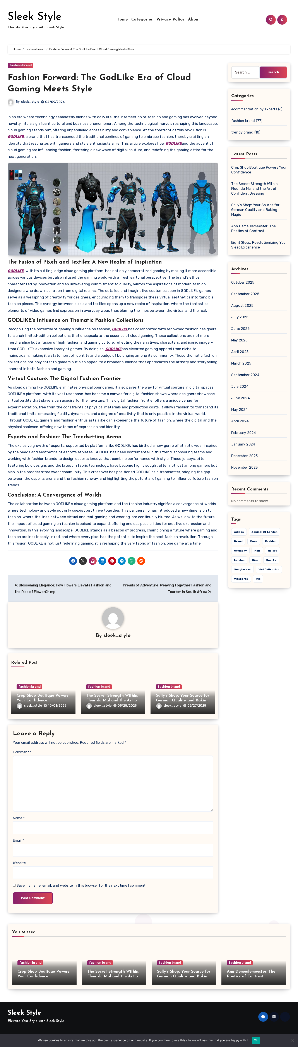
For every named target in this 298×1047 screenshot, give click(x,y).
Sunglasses (242, 569)
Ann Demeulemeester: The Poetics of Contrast (253, 228)
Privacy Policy (170, 20)
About (194, 20)
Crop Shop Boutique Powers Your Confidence (259, 169)
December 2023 (244, 456)
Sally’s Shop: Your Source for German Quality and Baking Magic (182, 700)
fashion (270, 541)
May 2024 (239, 410)
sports (271, 560)
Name (19, 818)
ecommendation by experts (254, 109)
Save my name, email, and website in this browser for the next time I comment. (81, 885)
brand (238, 541)
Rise (255, 560)
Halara (272, 550)
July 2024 (239, 386)
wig (258, 578)
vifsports (241, 578)
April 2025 (239, 352)
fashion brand (20, 65)
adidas (239, 531)
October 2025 (242, 282)
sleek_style (30, 102)
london (239, 560)
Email (18, 840)
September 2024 (245, 375)
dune (253, 541)
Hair (257, 550)
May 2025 (239, 340)
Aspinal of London (264, 531)
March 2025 (241, 363)
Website (19, 863)
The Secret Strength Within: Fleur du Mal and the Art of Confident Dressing (112, 700)
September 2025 (245, 294)
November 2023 (244, 467)
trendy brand (242, 132)
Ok (256, 1040)
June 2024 (240, 398)
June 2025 (240, 329)
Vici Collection (269, 569)
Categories (142, 20)
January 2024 (243, 444)
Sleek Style (35, 17)
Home (122, 20)
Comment (22, 752)
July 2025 (239, 317)
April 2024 (240, 421)
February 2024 (243, 433)
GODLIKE (16, 136)
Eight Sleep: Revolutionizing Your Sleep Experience (259, 244)
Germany (240, 550)
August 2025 (242, 305)
